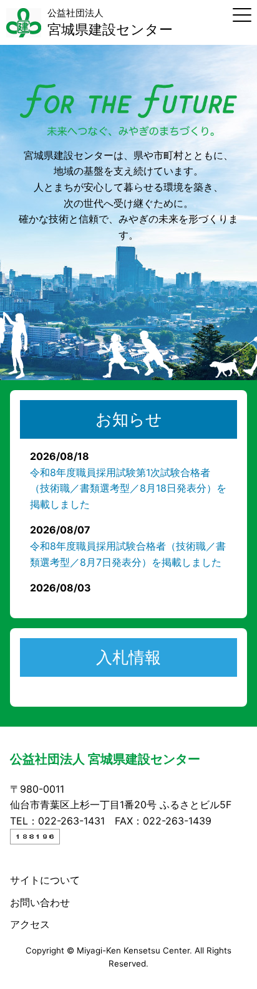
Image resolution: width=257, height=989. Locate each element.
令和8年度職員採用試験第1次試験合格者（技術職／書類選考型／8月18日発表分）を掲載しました (128, 488)
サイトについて (45, 880)
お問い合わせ (40, 902)
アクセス (30, 924)
